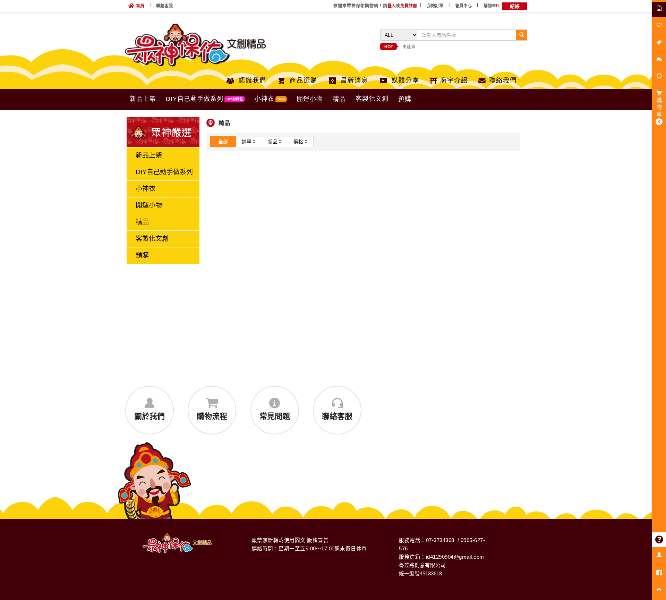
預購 (404, 98)
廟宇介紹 (454, 80)
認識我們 (252, 80)
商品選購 (303, 80)
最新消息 (354, 80)
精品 (339, 98)
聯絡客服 (164, 5)
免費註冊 (408, 5)
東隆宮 (409, 46)
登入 (391, 5)
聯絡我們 (503, 80)
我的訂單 (435, 5)
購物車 (491, 5)
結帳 (515, 6)
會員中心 (463, 5)
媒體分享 (405, 80)
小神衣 (270, 98)
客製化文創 (372, 98)
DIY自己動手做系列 (204, 98)
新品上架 (143, 98)
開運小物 (310, 98)
